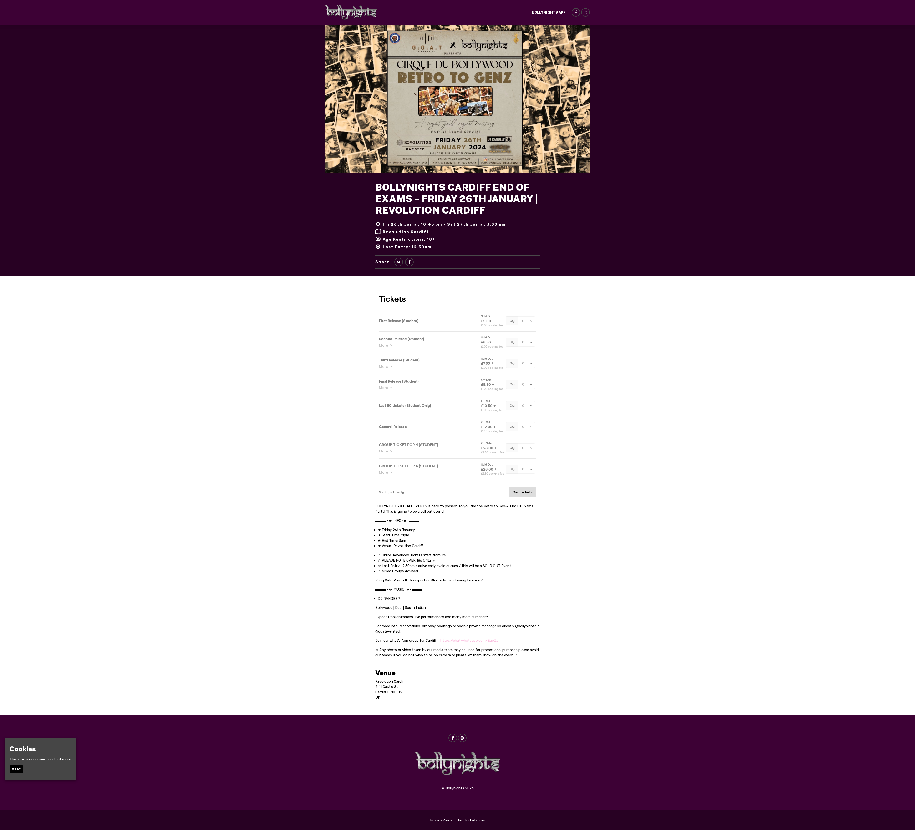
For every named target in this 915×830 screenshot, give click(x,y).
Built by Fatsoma (471, 820)
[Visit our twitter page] (398, 262)
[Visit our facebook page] (576, 12)
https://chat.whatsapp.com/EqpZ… (469, 640)
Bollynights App (549, 12)
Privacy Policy (441, 820)
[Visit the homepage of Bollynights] (351, 12)
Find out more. (59, 759)
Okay (16, 769)
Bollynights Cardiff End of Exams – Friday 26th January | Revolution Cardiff (456, 199)
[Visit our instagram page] (585, 12)
